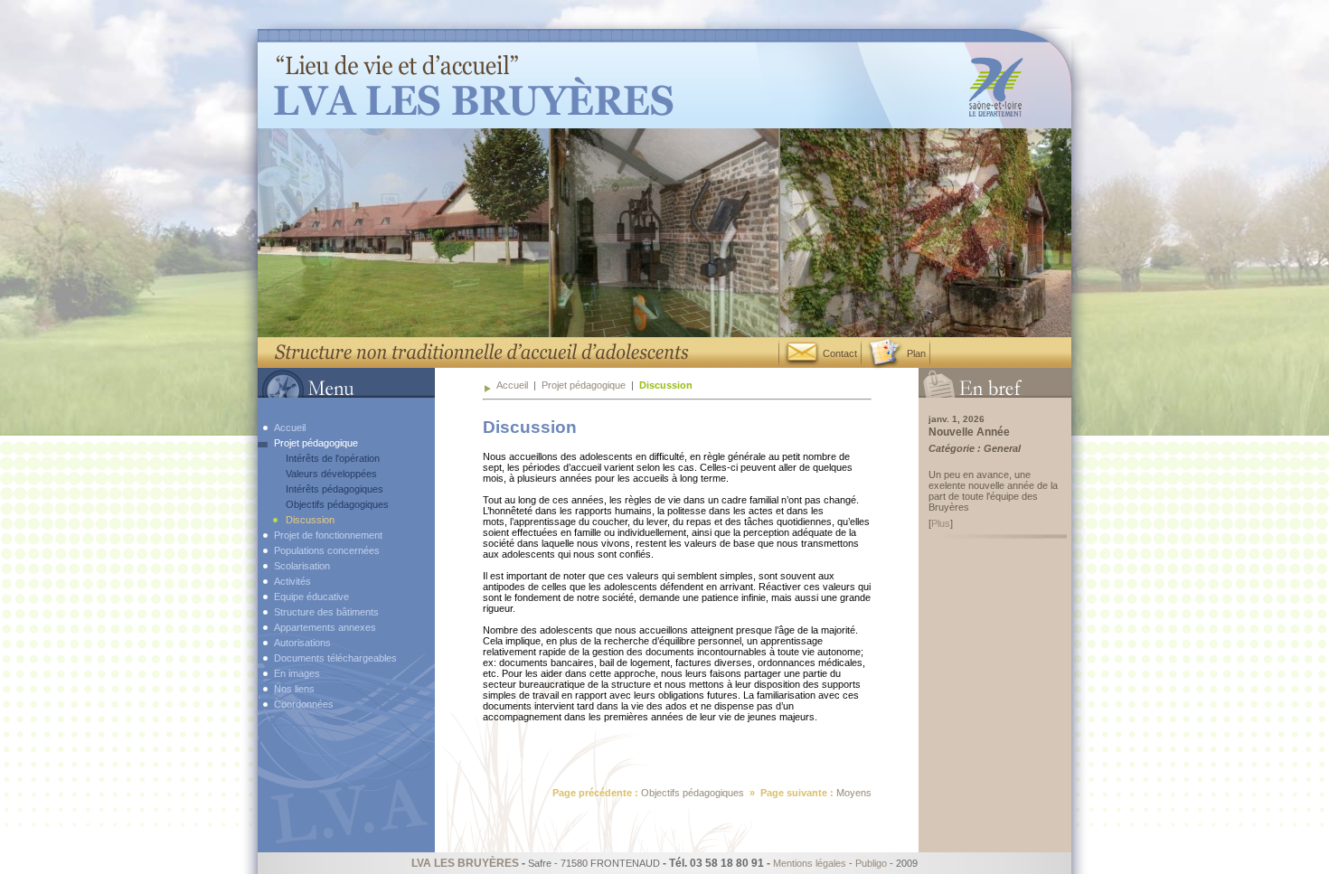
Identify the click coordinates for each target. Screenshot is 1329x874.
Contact (838, 353)
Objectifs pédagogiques (692, 792)
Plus (940, 523)
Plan (915, 353)
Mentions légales (809, 863)
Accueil (512, 385)
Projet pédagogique (584, 385)
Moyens (854, 792)
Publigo (871, 863)
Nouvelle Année (969, 432)
